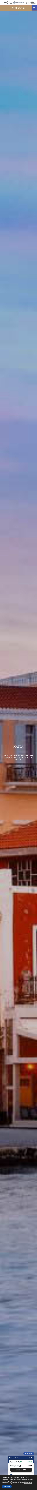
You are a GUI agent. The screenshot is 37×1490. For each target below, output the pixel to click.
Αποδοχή (7, 1486)
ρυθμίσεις (28, 1483)
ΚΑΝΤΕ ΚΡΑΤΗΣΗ (18, 8)
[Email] (31, 1458)
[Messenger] (28, 1458)
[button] (34, 8)
